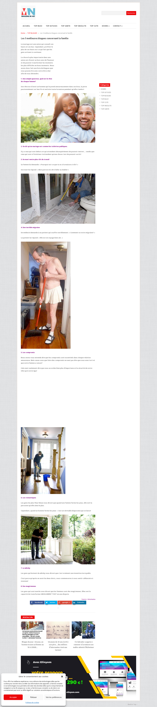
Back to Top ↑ (132, 704)
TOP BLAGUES (32, 33)
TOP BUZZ (38, 26)
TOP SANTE (65, 26)
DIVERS (106, 26)
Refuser (33, 697)
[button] (62, 676)
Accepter (13, 697)
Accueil (26, 26)
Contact (117, 26)
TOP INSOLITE (80, 26)
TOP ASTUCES (51, 26)
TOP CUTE (94, 26)
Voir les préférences (54, 697)
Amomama (91, 599)
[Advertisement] (74, 60)
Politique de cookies (32, 702)
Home (23, 33)
